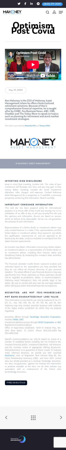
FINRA (15, 320)
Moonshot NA (30, 126)
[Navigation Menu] (61, 12)
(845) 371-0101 (52, 4)
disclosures (9, 356)
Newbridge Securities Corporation (45, 317)
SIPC (21, 320)
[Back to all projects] (33, 416)
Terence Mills (44, 126)
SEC (59, 322)
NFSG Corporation (46, 322)
